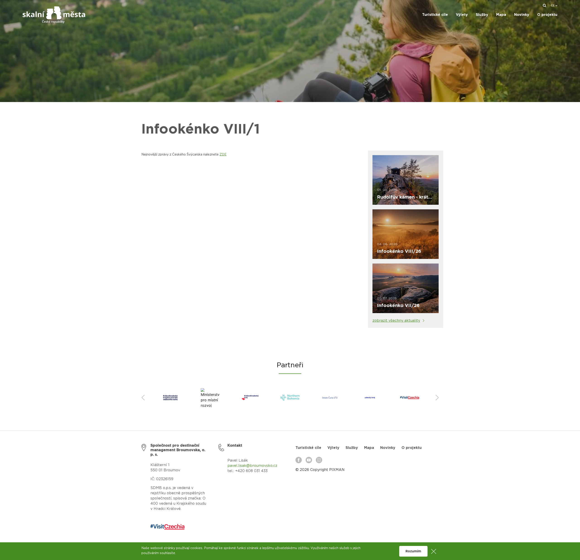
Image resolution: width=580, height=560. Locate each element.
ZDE (223, 154)
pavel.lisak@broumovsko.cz (252, 465)
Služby (352, 448)
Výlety (333, 448)
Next (437, 397)
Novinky (387, 448)
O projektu (411, 448)
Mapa (369, 448)
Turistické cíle (308, 448)
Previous (142, 397)
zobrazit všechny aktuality (396, 320)
